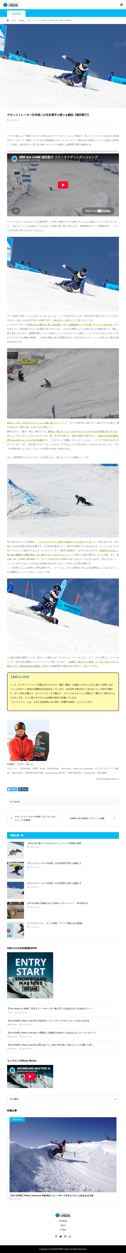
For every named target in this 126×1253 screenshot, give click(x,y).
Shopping (63, 1221)
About (63, 1225)
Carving (16, 13)
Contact (63, 1230)
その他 (10, 1013)
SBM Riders (12, 1025)
